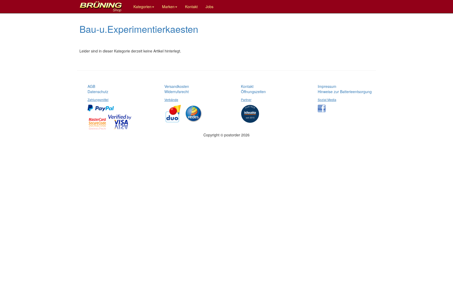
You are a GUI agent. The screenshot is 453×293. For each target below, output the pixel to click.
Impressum (327, 86)
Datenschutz (98, 91)
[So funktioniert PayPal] (102, 106)
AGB (91, 86)
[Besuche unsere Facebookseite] (323, 106)
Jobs (209, 6)
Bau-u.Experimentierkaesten (138, 28)
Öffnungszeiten (253, 91)
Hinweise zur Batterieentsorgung (345, 91)
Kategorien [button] (142, 6)
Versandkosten (176, 86)
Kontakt (191, 6)
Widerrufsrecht (176, 91)
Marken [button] (168, 6)
